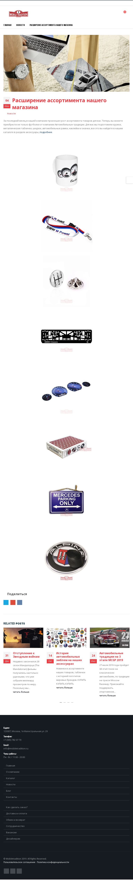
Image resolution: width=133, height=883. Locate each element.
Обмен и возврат (15, 819)
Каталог (10, 778)
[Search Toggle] (117, 13)
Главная (10, 765)
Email (12, 602)
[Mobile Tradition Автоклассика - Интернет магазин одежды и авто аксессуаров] (18, 13)
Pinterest (12, 871)
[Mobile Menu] (5, 14)
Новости (11, 113)
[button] (61, 702)
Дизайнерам (13, 838)
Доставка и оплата (16, 813)
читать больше (21, 691)
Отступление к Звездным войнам (26, 654)
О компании (12, 771)
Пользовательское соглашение (19, 862)
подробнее (46, 132)
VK (19, 602)
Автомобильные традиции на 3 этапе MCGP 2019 (111, 656)
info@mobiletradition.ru (15, 748)
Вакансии (11, 832)
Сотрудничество (15, 826)
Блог (8, 790)
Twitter (5, 602)
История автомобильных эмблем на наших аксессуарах (69, 658)
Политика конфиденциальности (53, 862)
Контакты (11, 797)
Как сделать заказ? (17, 807)
